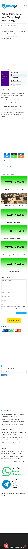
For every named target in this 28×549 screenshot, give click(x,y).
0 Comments (16, 27)
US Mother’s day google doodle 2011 (14, 190)
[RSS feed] (19, 330)
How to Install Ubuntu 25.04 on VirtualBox (13, 462)
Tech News (15, 25)
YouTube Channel (9, 112)
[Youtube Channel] (16, 330)
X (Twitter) (17, 114)
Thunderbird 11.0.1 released (14, 222)
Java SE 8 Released (14, 271)
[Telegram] (7, 156)
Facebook (4, 116)
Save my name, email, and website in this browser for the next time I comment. (13, 308)
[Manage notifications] (25, 546)
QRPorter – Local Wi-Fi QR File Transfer (12, 443)
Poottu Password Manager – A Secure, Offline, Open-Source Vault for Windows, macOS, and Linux (13, 427)
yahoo (5, 160)
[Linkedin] (21, 154)
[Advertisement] (14, 55)
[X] (14, 154)
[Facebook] (7, 154)
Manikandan (6, 27)
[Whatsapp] (14, 156)
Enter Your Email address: (9, 369)
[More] (21, 156)
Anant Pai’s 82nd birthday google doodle (14, 238)
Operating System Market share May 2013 (14, 255)
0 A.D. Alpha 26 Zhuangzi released (14, 206)
